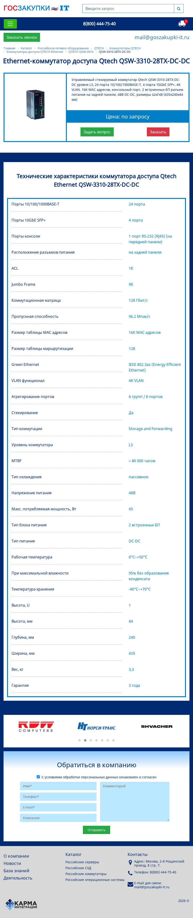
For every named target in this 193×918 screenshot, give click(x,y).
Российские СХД (78, 868)
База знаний (16, 870)
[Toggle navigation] (10, 24)
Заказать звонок (22, 37)
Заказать (158, 131)
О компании (16, 856)
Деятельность (18, 878)
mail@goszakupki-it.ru (162, 37)
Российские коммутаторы (86, 874)
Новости (12, 863)
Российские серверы (82, 862)
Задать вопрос (97, 131)
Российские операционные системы (95, 879)
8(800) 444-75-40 (99, 23)
